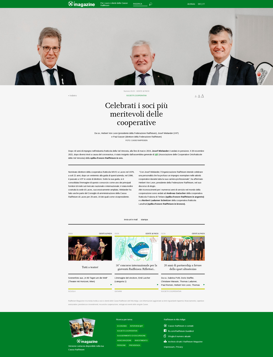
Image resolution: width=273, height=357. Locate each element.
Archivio (191, 4)
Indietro (73, 95)
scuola (72, 291)
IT (204, 4)
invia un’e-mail (130, 219)
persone (121, 345)
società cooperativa (136, 96)
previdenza (134, 345)
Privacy (179, 347)
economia (122, 326)
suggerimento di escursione (131, 336)
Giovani (118, 291)
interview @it (136, 326)
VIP (156, 154)
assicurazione (124, 341)
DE (199, 4)
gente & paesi (142, 91)
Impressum (169, 347)
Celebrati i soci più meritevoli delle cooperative (136, 114)
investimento (141, 341)
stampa (144, 219)
